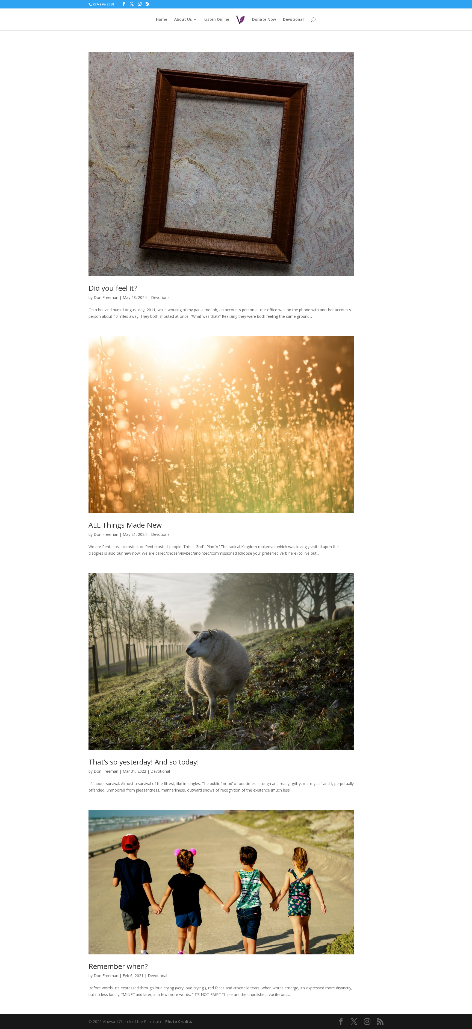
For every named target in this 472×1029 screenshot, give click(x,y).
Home (161, 19)
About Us (183, 19)
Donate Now (264, 19)
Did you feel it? (112, 288)
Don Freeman (106, 297)
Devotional (293, 19)
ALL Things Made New (125, 525)
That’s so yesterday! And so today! (143, 762)
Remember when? (118, 966)
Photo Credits (178, 1021)
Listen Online (216, 19)
